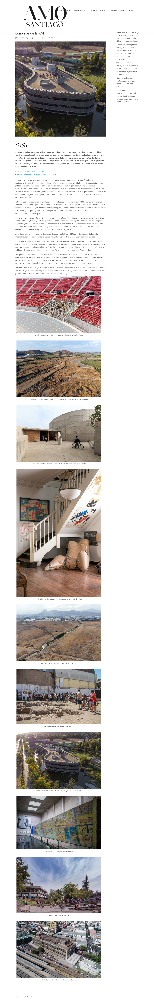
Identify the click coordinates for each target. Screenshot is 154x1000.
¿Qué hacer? (48, 37)
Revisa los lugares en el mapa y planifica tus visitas (37, 174)
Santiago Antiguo (63, 10)
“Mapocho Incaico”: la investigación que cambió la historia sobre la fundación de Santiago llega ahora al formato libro (127, 68)
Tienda (122, 10)
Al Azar (103, 10)
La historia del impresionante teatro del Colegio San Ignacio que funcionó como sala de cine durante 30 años (127, 96)
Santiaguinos (79, 10)
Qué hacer (113, 10)
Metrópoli (92, 10)
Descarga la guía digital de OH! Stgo (31, 171)
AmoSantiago (24, 37)
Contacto (60, 22)
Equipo (131, 10)
